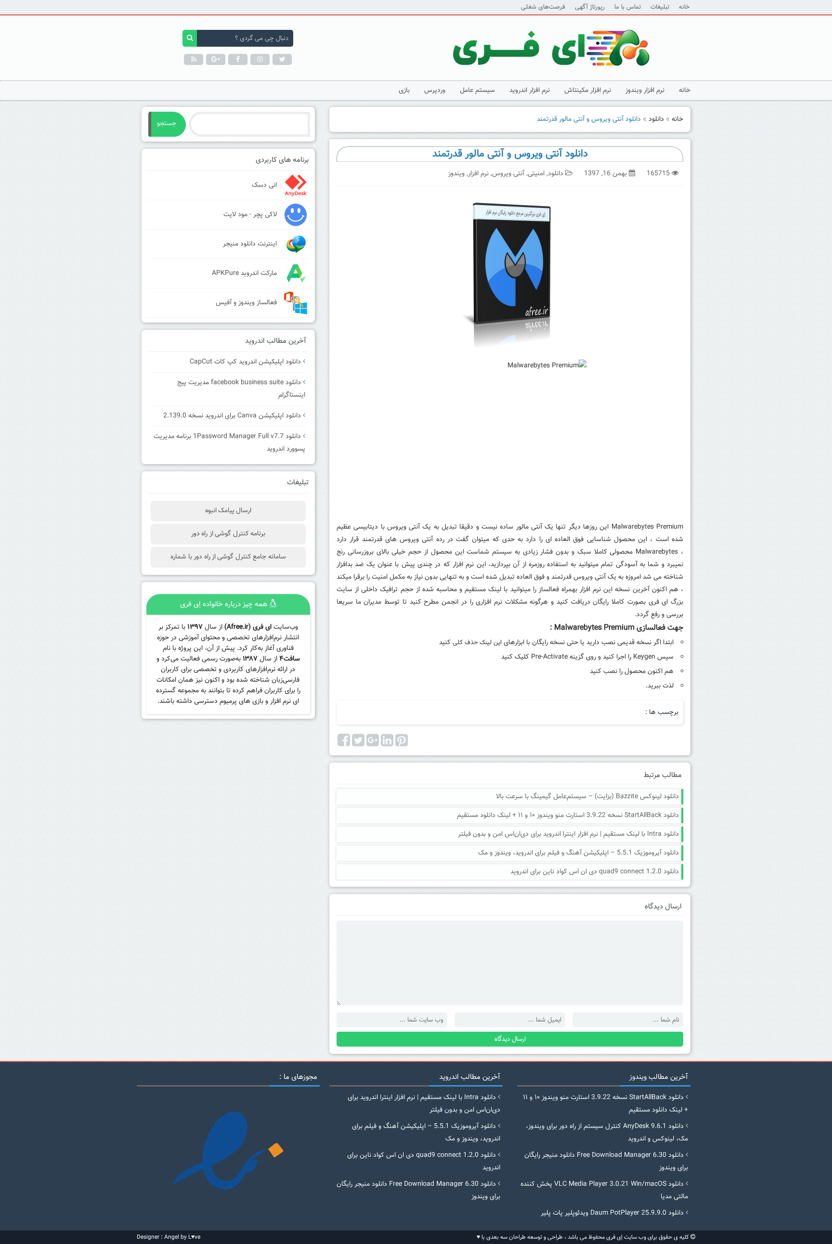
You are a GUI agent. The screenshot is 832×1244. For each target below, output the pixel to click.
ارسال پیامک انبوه (228, 510)
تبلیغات (659, 7)
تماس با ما (627, 7)
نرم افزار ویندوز (644, 90)
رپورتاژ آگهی (590, 7)
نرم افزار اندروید (529, 90)
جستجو (166, 123)
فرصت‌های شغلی (543, 7)
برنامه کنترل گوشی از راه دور (228, 534)
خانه (684, 7)
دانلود (656, 119)
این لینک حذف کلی (478, 643)
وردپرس (434, 90)
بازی (404, 90)
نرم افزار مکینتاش (587, 90)
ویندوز (456, 173)
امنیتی (536, 173)
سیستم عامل (477, 90)
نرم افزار (478, 173)
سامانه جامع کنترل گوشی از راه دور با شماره (228, 557)
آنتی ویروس (508, 173)
